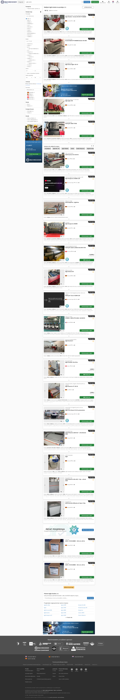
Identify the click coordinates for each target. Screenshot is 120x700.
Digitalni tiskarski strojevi (93, 148)
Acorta (29, 66)
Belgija (31, 94)
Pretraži (87, 2)
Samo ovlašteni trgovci (32, 121)
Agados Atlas (47, 605)
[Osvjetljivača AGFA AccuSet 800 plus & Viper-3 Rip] (54, 509)
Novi (28, 104)
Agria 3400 (63, 607)
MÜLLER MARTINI (31, 33)
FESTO (29, 28)
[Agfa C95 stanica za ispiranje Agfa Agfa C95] (54, 106)
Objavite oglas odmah (87, 94)
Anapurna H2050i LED (34, 53)
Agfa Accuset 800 (48, 610)
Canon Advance (82, 615)
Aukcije (29, 112)
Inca (28, 25)
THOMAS (29, 36)
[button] (117, 2)
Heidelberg (30, 23)
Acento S (31, 56)
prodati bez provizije (33, 154)
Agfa (29, 18)
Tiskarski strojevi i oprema (33, 8)
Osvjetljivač (47, 148)
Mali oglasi (30, 111)
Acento (29, 55)
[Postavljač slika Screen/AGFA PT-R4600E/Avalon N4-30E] (54, 46)
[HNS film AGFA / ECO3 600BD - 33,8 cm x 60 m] (54, 546)
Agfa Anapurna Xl (48, 615)
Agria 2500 (63, 605)
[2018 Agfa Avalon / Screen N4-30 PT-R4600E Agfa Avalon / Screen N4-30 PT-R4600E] (54, 22)
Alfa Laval (29, 26)
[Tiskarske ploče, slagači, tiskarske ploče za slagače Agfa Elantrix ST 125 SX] (54, 390)
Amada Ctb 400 (81, 605)
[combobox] (33, 90)
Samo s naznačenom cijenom (33, 73)
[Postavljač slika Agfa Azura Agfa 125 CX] (54, 70)
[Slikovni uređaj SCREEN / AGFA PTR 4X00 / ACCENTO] (54, 324)
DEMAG (29, 22)
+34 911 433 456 (31, 658)
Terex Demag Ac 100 (47, 664)
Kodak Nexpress (80, 148)
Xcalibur (29, 58)
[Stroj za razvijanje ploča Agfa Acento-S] (54, 346)
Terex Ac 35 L (87, 664)
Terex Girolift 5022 (79, 664)
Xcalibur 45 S (32, 60)
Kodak (29, 30)
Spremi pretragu (69, 587)
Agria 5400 (63, 615)
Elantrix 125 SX (32, 63)
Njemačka (32, 92)
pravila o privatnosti (53, 697)
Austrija (31, 95)
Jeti (28, 47)
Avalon (29, 45)
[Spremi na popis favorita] (93, 17)
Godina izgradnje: (29, 75)
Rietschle (29, 35)
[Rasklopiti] (69, 36)
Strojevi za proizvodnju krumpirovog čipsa (31, 664)
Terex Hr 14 (94, 664)
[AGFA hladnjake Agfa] (54, 462)
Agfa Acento (47, 612)
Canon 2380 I (81, 612)
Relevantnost (88, 7)
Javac (29, 20)
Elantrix (29, 61)
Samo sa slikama (31, 118)
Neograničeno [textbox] (30, 89)
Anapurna (30, 52)
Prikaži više (69, 617)
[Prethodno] (44, 22)
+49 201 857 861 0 (55, 656)
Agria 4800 (63, 610)
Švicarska (31, 97)
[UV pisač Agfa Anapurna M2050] (54, 229)
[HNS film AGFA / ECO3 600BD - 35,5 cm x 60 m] (54, 570)
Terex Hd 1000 (70, 664)
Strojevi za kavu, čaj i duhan (59, 664)
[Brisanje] (82, 2)
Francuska (31, 99)
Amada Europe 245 (82, 607)
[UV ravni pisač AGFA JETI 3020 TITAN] (54, 129)
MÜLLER (29, 31)
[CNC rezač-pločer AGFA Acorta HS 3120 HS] (54, 160)
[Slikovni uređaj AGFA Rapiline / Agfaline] (54, 208)
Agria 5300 (63, 612)
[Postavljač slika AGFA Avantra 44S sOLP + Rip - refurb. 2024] (54, 485)
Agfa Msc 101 (56, 148)
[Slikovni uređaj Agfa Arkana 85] (54, 277)
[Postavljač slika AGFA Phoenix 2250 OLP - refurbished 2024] (54, 438)
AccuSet (29, 64)
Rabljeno (29, 105)
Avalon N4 (30, 43)
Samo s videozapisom (32, 119)
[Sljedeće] (63, 22)
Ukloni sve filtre (53, 10)
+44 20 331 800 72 (32, 656)
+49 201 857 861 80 (78, 656)
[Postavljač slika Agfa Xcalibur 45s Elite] (54, 368)
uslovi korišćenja (61, 697)
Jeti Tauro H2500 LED (34, 48)
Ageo (45, 607)
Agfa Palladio (65, 148)
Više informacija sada (88, 530)
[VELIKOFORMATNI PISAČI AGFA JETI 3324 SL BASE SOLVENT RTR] (54, 253)
